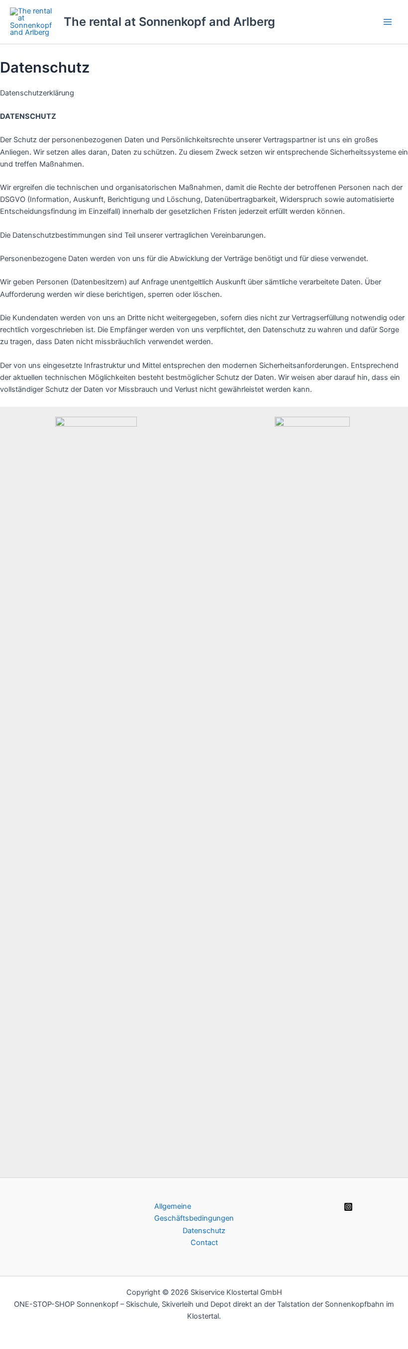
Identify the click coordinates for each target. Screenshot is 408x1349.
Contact (204, 1242)
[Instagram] (348, 1206)
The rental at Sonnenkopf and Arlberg (169, 21)
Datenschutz (204, 1230)
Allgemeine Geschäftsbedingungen (194, 1212)
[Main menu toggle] (387, 21)
